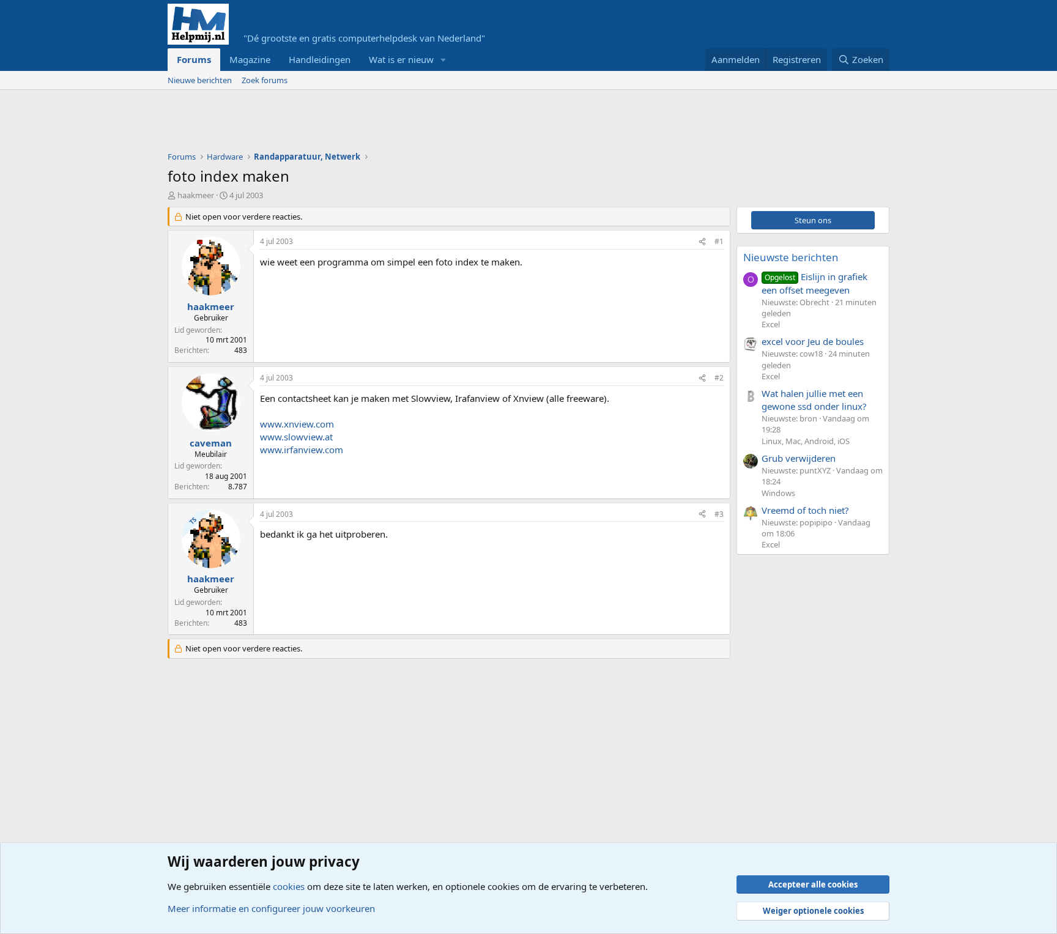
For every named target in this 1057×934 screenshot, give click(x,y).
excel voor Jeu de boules (813, 341)
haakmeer (195, 195)
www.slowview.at (296, 437)
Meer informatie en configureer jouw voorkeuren (271, 908)
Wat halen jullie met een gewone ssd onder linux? (814, 399)
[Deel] (702, 242)
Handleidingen (319, 59)
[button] (443, 59)
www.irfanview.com (301, 449)
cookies (289, 886)
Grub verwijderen (799, 458)
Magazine (249, 59)
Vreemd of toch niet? (805, 510)
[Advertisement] (390, 123)
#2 (719, 377)
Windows (778, 493)
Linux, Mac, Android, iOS (806, 441)
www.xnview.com (297, 424)
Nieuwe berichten (200, 80)
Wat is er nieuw (401, 59)
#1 (719, 241)
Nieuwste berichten (791, 257)
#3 (719, 514)
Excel (771, 324)
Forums (194, 59)
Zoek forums (264, 80)
